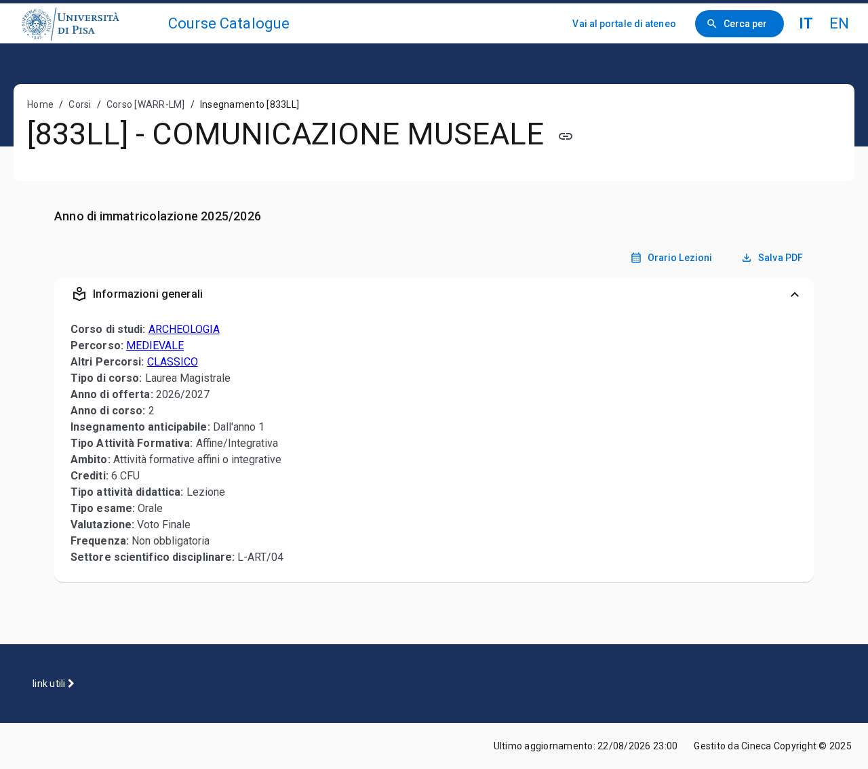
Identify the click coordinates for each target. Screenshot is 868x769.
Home (40, 104)
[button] (434, 294)
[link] (89, 23)
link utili (50, 683)
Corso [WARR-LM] (145, 104)
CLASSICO (172, 361)
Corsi (79, 104)
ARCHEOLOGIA (184, 329)
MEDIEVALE (155, 345)
